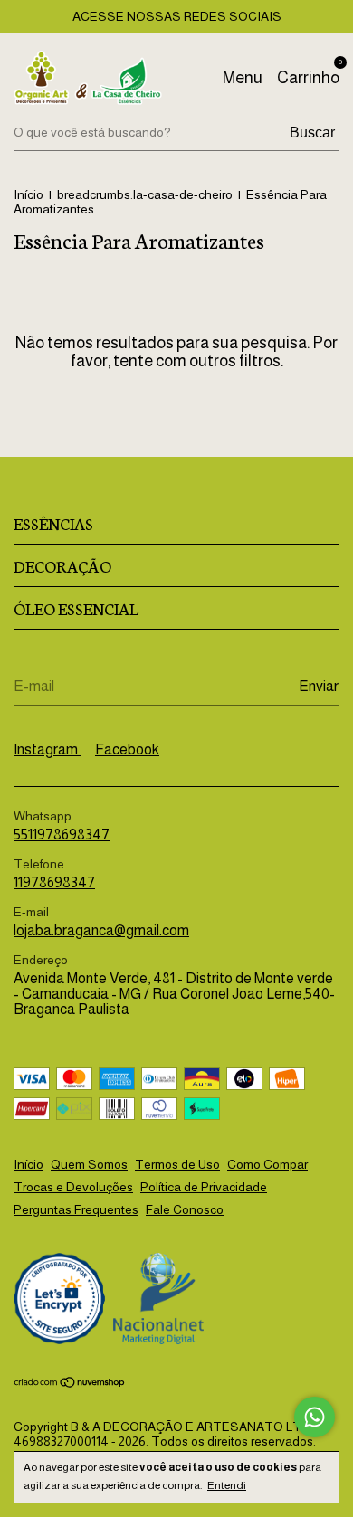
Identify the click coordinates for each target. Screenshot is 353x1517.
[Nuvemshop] (70, 1383)
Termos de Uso (177, 1164)
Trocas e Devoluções (73, 1187)
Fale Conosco (185, 1209)
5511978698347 (62, 834)
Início (28, 194)
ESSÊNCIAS (53, 523)
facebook (127, 749)
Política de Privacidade (203, 1187)
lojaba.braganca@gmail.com (101, 930)
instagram (47, 749)
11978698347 (54, 882)
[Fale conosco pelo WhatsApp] (314, 1417)
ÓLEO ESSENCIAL (76, 608)
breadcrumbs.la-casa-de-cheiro (145, 194)
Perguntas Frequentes (76, 1209)
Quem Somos (89, 1164)
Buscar (312, 132)
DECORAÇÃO (62, 565)
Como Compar (267, 1164)
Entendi (226, 1485)
